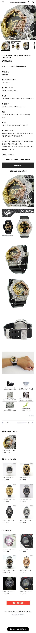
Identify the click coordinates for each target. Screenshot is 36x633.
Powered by (16, 614)
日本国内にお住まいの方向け (18, 171)
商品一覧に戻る (18, 603)
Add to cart (18, 165)
